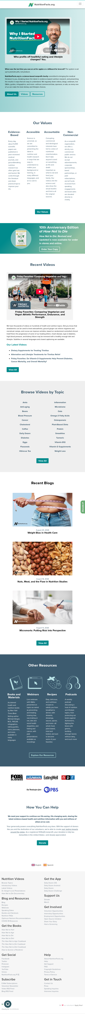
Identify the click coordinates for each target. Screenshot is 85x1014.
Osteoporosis (60, 420)
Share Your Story (50, 921)
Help (46, 961)
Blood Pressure (25, 415)
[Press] (17, 778)
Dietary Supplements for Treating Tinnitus (30, 350)
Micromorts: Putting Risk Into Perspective (42, 630)
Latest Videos (7, 888)
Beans (25, 411)
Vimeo (4, 972)
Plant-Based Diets (60, 424)
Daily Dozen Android (52, 885)
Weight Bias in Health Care (42, 532)
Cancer (25, 420)
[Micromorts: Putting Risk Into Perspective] (42, 607)
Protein (60, 429)
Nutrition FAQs (7, 915)
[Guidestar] (2, 1004)
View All (13, 369)
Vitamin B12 (60, 442)
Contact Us (48, 983)
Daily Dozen (24, 433)
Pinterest (5, 964)
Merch (46, 902)
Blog (3, 902)
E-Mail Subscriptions (9, 983)
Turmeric (60, 437)
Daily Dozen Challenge (53, 891)
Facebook (5, 958)
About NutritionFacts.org (53, 958)
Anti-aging (25, 406)
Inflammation (60, 402)
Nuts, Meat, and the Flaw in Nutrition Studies (42, 581)
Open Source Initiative (52, 919)
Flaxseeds (25, 446)
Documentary (13, 893)
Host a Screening (50, 924)
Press (46, 986)
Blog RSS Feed (7, 991)
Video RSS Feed (8, 988)
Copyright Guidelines (52, 969)
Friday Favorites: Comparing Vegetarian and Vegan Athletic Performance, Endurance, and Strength (40, 314)
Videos (24, 94)
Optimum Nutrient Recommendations (16, 918)
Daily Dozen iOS (50, 883)
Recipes (5, 905)
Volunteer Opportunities (53, 911)
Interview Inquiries (51, 991)
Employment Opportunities (54, 916)
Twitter (4, 961)
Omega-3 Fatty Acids (60, 415)
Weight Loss (60, 451)
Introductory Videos (9, 885)
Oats (60, 411)
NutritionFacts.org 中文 (10, 974)
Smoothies (60, 433)
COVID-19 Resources (10, 921)
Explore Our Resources (42, 755)
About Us (11, 94)
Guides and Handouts (10, 913)
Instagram (5, 966)
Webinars (5, 907)
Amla (25, 402)
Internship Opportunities (53, 913)
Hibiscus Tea (25, 451)
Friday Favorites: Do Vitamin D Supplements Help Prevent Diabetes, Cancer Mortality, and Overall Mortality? (42, 360)
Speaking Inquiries (51, 988)
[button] (16, 682)
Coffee (25, 429)
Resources (37, 94)
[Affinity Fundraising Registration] (8, 1004)
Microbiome (60, 406)
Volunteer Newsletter (10, 986)
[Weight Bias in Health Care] (42, 509)
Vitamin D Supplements (60, 446)
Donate (42, 842)
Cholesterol (25, 424)
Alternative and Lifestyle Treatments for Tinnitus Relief (35, 354)
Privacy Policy (49, 972)
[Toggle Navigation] (80, 4)
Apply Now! (79, 1005)
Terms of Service (50, 974)
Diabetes (25, 437)
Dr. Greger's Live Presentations (13, 891)
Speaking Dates (8, 910)
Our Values (42, 211)
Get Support (48, 964)
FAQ (45, 966)
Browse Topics (7, 883)
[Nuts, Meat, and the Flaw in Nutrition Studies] (42, 558)
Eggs (25, 442)
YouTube (5, 969)
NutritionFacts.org (44, 4)
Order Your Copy (49, 249)
